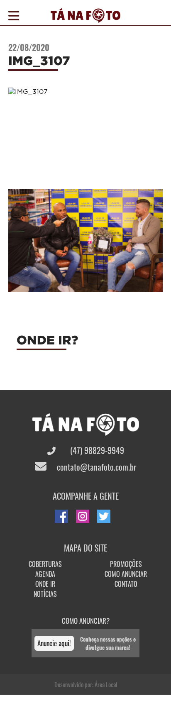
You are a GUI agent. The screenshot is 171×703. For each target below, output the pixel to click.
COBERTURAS (45, 564)
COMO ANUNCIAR (126, 574)
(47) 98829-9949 (96, 450)
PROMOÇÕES (126, 564)
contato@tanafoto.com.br (95, 467)
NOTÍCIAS (45, 594)
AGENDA (45, 574)
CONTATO (126, 584)
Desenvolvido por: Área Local (85, 684)
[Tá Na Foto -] (85, 17)
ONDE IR (45, 584)
